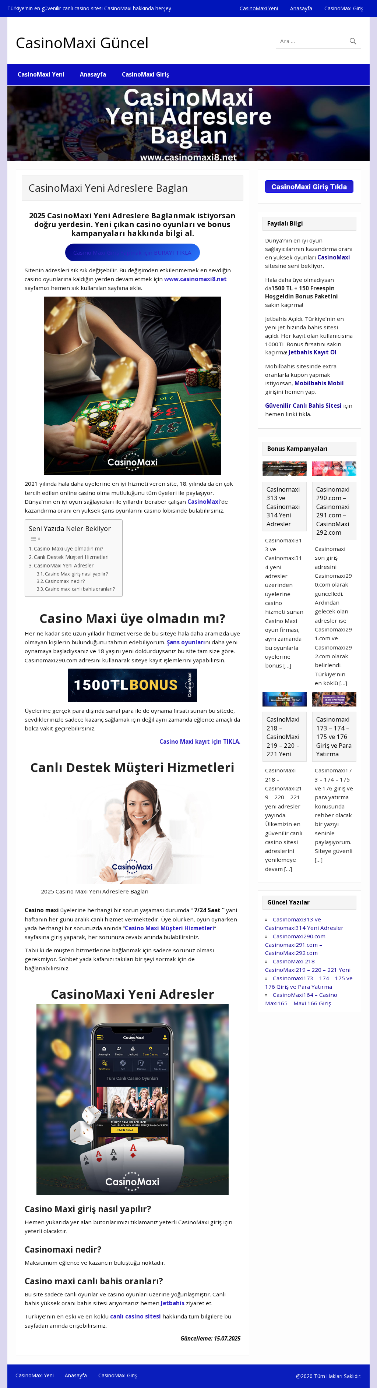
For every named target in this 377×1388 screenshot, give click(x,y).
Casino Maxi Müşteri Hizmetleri (169, 928)
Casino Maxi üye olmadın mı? (68, 548)
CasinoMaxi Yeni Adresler (64, 565)
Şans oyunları (186, 642)
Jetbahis (172, 1303)
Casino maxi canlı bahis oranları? (80, 589)
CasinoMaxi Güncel (82, 42)
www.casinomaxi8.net (195, 279)
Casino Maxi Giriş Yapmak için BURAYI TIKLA (132, 252)
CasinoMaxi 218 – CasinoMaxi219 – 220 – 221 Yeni (283, 736)
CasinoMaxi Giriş (343, 8)
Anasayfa (301, 8)
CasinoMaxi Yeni (259, 8)
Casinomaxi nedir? (65, 581)
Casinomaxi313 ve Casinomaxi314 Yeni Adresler (283, 506)
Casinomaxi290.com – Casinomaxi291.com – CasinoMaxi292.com (333, 511)
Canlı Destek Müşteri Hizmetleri (71, 556)
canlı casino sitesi (135, 1316)
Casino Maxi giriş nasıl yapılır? (76, 574)
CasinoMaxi (203, 501)
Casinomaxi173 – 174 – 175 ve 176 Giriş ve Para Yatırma (334, 736)
